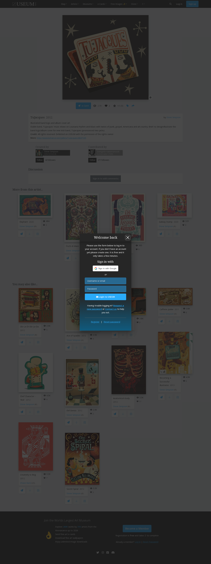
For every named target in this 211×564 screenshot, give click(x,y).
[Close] (128, 237)
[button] (105, 268)
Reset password (112, 321)
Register (95, 321)
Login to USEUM (106, 296)
